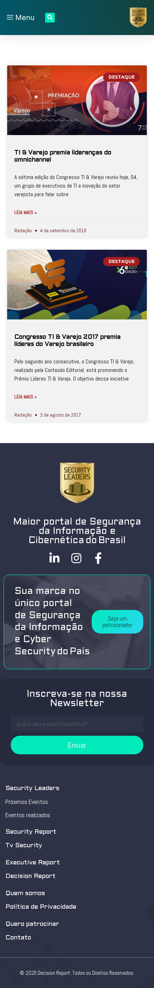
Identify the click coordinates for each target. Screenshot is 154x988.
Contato (18, 938)
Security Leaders (32, 788)
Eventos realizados (27, 815)
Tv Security (23, 846)
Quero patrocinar (32, 924)
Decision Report (30, 876)
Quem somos (25, 893)
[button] (117, 622)
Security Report (30, 832)
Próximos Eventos (26, 802)
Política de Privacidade (40, 907)
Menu (24, 17)
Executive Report (32, 863)
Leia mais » (25, 212)
